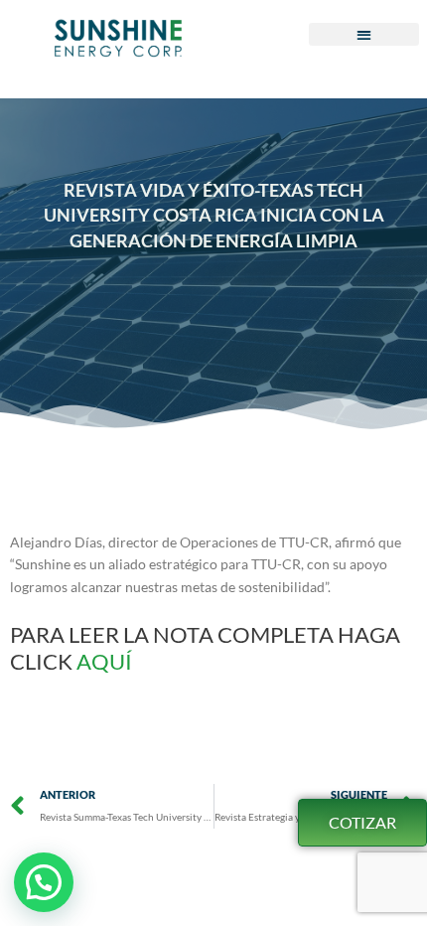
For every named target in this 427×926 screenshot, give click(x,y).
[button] (364, 34)
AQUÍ (106, 661)
